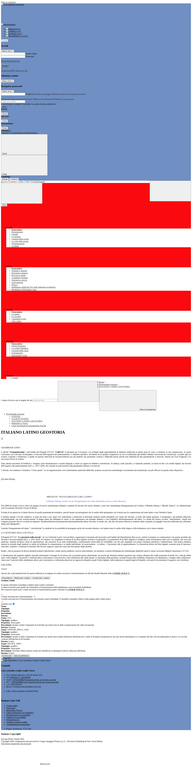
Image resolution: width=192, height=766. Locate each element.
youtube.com (6, 604)
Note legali (10, 708)
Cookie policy (12, 706)
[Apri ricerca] (170, 191)
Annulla (5, 179)
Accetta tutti (41, 578)
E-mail (28, 94)
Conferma (14, 179)
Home (101, 382)
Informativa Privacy (14, 710)
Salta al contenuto (8, 2)
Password (30, 56)
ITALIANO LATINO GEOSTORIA (26, 421)
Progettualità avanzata (108, 384)
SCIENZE (15, 416)
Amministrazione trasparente (18, 724)
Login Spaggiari (68, 99)
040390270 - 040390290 (20, 677)
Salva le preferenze (21, 656)
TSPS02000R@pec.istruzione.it (34, 682)
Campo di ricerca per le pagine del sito (17, 400)
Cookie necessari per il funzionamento (17, 597)
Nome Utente (31, 54)
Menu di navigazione (147, 409)
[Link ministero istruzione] (12, 4)
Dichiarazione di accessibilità (18, 715)
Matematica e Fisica (19, 423)
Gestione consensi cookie (16, 722)
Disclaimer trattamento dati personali (16, 744)
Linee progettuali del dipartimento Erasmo (28, 426)
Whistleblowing (12, 720)
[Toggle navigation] (21, 193)
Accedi (4, 41)
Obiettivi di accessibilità (16, 717)
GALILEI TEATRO (20, 419)
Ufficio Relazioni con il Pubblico (19, 713)
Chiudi (4, 114)
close (4, 205)
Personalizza (7, 578)
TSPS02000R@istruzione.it (34, 680)
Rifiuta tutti (22, 578)
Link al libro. (6, 564)
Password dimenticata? (10, 61)
